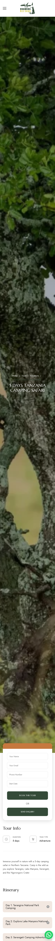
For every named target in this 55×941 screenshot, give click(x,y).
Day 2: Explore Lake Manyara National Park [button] (27, 923)
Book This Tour (27, 795)
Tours (24, 375)
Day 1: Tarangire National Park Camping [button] (22, 906)
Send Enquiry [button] (27, 811)
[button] (49, 935)
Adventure (34, 375)
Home (14, 375)
